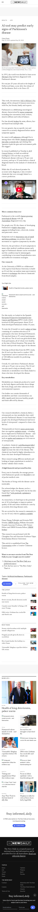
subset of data (31, 329)
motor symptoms (26, 112)
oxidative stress (20, 431)
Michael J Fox (7, 77)
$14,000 (27, 475)
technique (13, 273)
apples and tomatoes (15, 438)
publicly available (26, 514)
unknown (17, 137)
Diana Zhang (5, 38)
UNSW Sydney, (14, 523)
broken (16, 121)
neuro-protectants (27, 429)
